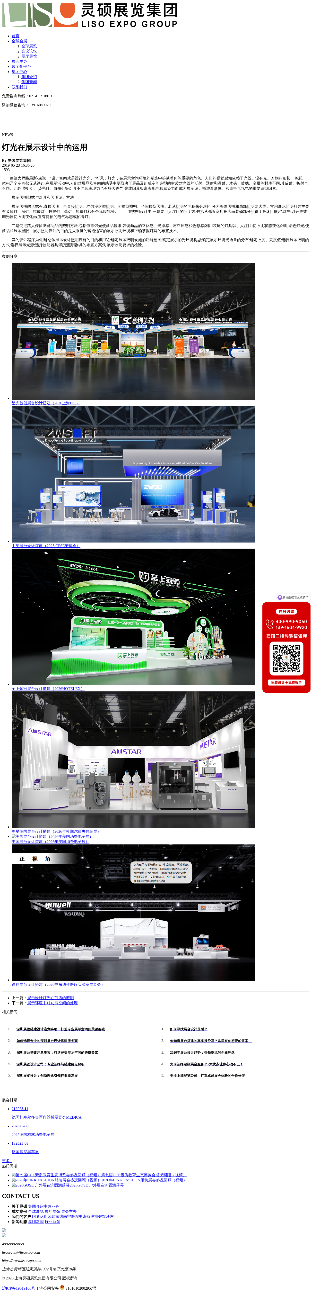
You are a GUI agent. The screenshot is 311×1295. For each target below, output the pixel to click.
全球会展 (19, 41)
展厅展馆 (29, 56)
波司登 (96, 1216)
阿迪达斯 (40, 1216)
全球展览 (29, 46)
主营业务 (51, 1206)
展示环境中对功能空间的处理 (52, 1003)
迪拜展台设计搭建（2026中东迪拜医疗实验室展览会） (58, 984)
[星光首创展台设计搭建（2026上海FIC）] (133, 398)
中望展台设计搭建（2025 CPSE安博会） (46, 546)
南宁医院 (71, 1216)
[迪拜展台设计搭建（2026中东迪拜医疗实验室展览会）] (133, 980)
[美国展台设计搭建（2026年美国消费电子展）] (52, 836)
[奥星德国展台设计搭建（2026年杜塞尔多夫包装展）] (133, 827)
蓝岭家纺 (55, 1216)
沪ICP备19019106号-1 (20, 1288)
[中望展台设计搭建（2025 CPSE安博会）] (133, 541)
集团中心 (19, 72)
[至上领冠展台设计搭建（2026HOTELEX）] (133, 684)
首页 (15, 36)
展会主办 (19, 61)
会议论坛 (29, 51)
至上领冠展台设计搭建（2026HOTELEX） (48, 689)
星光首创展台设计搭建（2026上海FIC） (46, 403)
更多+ (7, 1161)
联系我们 (19, 87)
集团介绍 (29, 77)
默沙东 (108, 1216)
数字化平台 (21, 66)
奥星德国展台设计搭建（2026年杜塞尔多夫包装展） (56, 831)
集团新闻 (29, 82)
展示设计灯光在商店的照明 (50, 998)
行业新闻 (52, 1222)
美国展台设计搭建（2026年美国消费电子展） (50, 842)
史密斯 (84, 1216)
